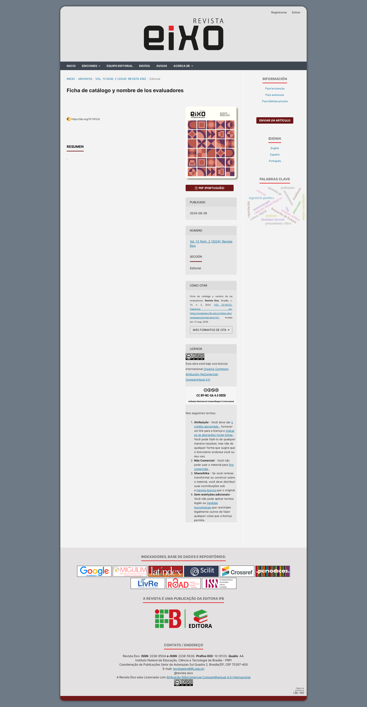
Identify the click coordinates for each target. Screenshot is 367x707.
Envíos (144, 66)
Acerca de (182, 66)
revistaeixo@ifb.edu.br (188, 668)
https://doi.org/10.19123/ (85, 119)
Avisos (161, 66)
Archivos (85, 78)
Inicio (71, 66)
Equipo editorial (120, 66)
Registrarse (279, 12)
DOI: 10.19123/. (223, 304)
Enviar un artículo (274, 120)
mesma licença (206, 490)
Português (275, 160)
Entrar (296, 12)
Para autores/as (274, 94)
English (275, 148)
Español (274, 154)
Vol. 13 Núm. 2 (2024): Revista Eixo (120, 78)
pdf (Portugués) (211, 188)
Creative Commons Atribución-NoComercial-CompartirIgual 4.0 (207, 374)
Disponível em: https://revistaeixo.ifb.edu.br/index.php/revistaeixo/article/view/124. (211, 313)
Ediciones (90, 66)
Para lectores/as (275, 88)
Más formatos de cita (209, 330)
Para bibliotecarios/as (275, 101)
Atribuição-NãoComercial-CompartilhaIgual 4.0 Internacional (208, 677)
